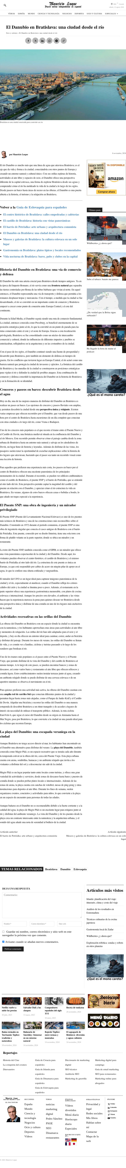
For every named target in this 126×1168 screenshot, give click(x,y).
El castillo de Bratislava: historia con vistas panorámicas (36, 221)
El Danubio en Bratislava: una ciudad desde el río (32, 233)
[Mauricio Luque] (4, 154)
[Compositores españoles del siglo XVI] (54, 1001)
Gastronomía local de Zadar (100, 929)
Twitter (112, 1104)
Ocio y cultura (11, 33)
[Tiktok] (108, 1114)
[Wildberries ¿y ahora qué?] (106, 230)
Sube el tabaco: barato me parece (102, 279)
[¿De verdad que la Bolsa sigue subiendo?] (106, 302)
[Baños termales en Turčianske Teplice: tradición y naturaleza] (11, 1025)
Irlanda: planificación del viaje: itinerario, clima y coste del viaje (102, 900)
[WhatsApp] (49, 41)
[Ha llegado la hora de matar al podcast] (106, 339)
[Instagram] (108, 1110)
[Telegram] (56, 41)
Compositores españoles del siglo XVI (53, 1011)
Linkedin (113, 1107)
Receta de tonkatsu (75, 1008)
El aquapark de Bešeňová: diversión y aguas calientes (75, 1035)
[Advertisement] (56, 135)
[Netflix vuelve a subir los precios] (11, 1001)
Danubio (65, 869)
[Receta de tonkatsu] (75, 1001)
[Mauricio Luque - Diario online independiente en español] (63, 5)
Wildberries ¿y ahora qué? (99, 243)
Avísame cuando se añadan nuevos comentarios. (32, 941)
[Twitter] (108, 1103)
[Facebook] (28, 41)
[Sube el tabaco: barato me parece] (106, 266)
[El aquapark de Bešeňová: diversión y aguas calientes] (75, 1025)
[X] (35, 41)
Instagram (113, 1111)
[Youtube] (108, 1117)
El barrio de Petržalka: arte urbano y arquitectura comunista (39, 227)
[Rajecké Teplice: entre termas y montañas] (54, 1025)
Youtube (113, 1118)
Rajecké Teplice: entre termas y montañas (52, 1035)
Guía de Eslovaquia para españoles (41, 207)
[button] (5, 5)
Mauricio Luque (20, 154)
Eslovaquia (80, 869)
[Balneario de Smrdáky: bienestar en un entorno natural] (32, 1025)
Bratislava (51, 869)
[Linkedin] (42, 41)
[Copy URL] (64, 41)
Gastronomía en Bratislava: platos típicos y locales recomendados (42, 250)
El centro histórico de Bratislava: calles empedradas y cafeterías (41, 214)
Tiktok (112, 1114)
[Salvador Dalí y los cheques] (32, 1001)
